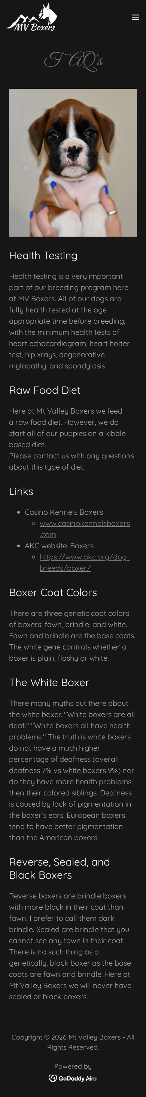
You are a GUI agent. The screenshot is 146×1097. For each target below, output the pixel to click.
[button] (135, 17)
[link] (31, 17)
